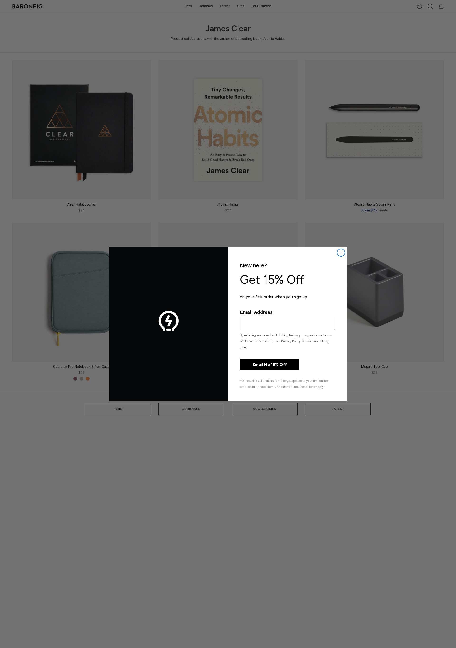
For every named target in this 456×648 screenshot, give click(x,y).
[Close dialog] (341, 252)
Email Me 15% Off (269, 364)
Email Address (256, 312)
